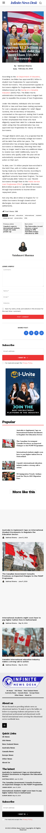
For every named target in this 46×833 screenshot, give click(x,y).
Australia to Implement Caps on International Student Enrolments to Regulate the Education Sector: (30, 432)
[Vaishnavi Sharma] (23, 246)
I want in (21, 357)
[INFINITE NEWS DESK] (23, 682)
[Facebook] (26, 333)
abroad (11, 215)
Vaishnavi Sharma (25, 66)
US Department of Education (28, 77)
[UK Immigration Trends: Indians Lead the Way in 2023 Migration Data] (8, 476)
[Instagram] (4, 725)
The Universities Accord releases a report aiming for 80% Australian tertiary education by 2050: (33, 230)
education (19, 215)
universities (18, 218)
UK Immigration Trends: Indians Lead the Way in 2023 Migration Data (29, 476)
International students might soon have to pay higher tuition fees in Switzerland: (30, 454)
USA (25, 218)
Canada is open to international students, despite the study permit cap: (11, 229)
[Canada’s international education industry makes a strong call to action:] (8, 465)
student (38, 215)
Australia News (8, 779)
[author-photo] (3, 537)
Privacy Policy (27, 363)
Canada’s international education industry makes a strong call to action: (29, 465)
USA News (23, 39)
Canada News (7, 787)
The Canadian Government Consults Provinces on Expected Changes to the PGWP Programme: (30, 443)
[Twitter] (31, 333)
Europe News (7, 795)
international (29, 215)
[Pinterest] (36, 333)
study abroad (8, 218)
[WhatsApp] (41, 333)
